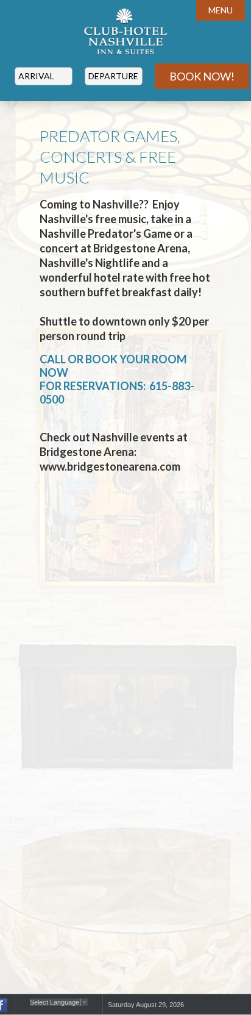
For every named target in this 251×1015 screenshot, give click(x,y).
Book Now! (202, 76)
